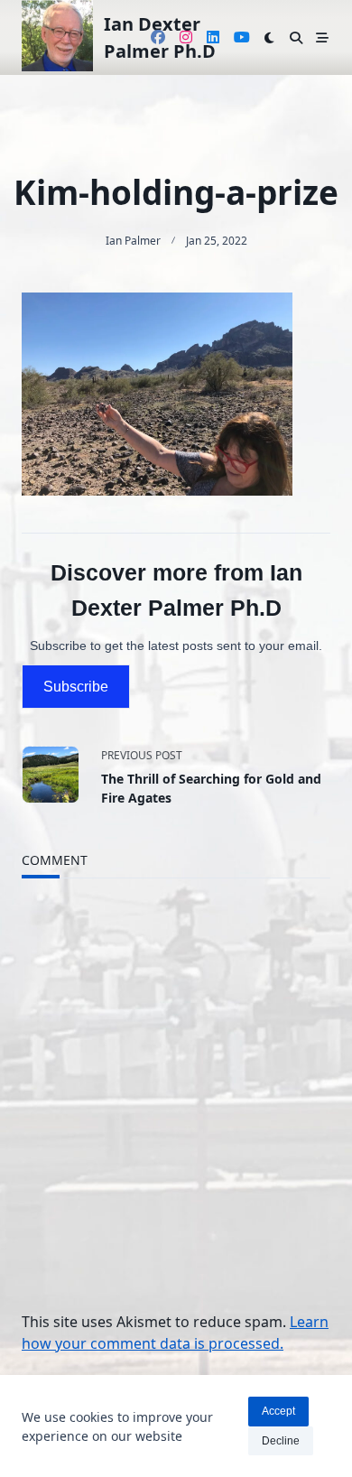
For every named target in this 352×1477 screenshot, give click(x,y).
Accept (278, 1411)
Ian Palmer (133, 240)
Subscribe (75, 686)
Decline (281, 1441)
